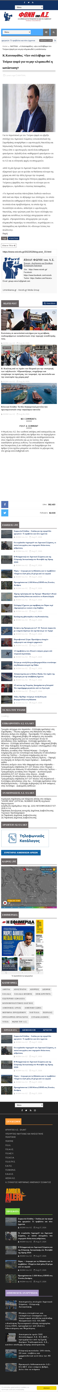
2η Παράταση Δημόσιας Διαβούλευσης (18, 815)
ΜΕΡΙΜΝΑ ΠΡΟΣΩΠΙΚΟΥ (14, 1013)
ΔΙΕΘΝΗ (46, 989)
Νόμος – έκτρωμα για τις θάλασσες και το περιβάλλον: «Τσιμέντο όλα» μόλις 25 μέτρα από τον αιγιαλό (35, 1264)
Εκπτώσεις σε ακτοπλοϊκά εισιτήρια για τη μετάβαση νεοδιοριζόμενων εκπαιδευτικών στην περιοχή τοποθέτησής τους (28, 336)
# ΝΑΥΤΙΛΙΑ (13, 238)
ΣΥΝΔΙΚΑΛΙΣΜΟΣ (40, 1017)
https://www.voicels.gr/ (38, 269)
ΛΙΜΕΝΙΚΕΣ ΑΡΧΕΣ (12, 1008)
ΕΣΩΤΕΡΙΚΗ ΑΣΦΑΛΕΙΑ (14, 999)
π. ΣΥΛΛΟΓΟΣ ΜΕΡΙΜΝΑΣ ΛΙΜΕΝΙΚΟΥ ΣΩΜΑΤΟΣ (28, 1182)
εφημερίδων (29, 976)
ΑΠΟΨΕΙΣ (34, 989)
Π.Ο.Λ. (8, 1145)
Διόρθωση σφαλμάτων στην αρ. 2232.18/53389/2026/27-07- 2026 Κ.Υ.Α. (28, 806)
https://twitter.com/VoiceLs (41, 278)
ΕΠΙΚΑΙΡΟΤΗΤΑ (43, 994)
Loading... (5, 716)
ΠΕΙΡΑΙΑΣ (47, 1013)
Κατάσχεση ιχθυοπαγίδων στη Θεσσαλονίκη (31, 617)
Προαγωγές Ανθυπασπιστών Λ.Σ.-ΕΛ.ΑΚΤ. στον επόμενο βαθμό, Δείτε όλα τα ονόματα (35, 1367)
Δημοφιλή (29, 1030)
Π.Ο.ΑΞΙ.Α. (9, 1157)
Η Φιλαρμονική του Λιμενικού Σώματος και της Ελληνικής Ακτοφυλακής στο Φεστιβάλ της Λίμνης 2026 (33, 559)
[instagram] (34, 1110)
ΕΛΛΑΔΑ (7, 994)
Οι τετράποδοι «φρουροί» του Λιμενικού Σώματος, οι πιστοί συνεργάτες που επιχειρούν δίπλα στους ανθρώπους (35, 545)
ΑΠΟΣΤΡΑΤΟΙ (20, 989)
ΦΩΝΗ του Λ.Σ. (19, 1022)
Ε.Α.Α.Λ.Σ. (9, 1174)
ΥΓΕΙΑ (6, 1022)
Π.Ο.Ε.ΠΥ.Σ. (10, 1161)
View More (50, 303)
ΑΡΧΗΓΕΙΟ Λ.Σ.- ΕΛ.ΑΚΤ (15, 1129)
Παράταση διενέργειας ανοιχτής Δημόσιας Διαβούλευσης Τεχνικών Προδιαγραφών (27, 811)
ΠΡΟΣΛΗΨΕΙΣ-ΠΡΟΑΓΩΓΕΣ (15, 1017)
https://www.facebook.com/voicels (38, 275)
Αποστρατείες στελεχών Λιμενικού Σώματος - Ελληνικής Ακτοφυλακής (36, 1304)
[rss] (32, 2)
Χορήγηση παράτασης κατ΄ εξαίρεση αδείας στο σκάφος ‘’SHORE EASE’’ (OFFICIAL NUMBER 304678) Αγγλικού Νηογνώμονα (26, 801)
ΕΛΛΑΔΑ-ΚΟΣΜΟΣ (23, 994)
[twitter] (28, 2)
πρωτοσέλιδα (18, 976)
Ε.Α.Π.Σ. (8, 1165)
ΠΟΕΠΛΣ (9, 1141)
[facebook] (24, 2)
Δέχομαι (47, 1388)
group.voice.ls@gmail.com (19, 281)
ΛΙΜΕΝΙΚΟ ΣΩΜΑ (31, 40)
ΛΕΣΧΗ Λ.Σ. (10, 1178)
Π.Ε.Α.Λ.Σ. (9, 1149)
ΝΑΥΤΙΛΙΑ (14, 46)
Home (5, 46)
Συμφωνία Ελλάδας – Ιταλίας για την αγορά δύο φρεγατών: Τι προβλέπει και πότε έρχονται (35, 1221)
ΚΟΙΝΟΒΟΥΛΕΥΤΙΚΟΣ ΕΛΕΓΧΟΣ (18, 1003)
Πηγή (5, 233)
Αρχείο (47, 1030)
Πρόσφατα (10, 1030)
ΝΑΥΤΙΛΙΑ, (22, 75)
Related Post (10, 303)
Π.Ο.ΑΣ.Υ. (9, 1153)
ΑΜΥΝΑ (6, 989)
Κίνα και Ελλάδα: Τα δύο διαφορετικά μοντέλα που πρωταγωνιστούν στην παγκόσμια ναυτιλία (24, 408)
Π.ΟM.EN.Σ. (10, 1170)
